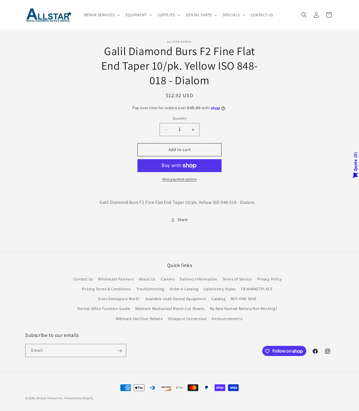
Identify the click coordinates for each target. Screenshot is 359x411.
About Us (147, 278)
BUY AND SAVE (244, 298)
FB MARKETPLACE (256, 288)
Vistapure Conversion (187, 318)
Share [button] (183, 219)
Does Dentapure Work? (119, 298)
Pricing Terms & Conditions (106, 288)
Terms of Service (237, 278)
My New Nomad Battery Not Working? (243, 308)
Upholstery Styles (220, 288)
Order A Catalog (184, 288)
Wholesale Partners (116, 278)
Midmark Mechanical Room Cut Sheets (169, 308)
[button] (101, 15)
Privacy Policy (269, 278)
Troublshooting (150, 288)
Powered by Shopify (79, 398)
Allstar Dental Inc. (51, 398)
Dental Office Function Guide (103, 308)
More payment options (179, 179)
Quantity (179, 118)
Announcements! (227, 318)
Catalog (218, 298)
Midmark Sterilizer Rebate (139, 318)
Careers (167, 278)
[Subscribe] (120, 350)
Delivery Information (198, 278)
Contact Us (83, 278)
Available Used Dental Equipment (175, 298)
